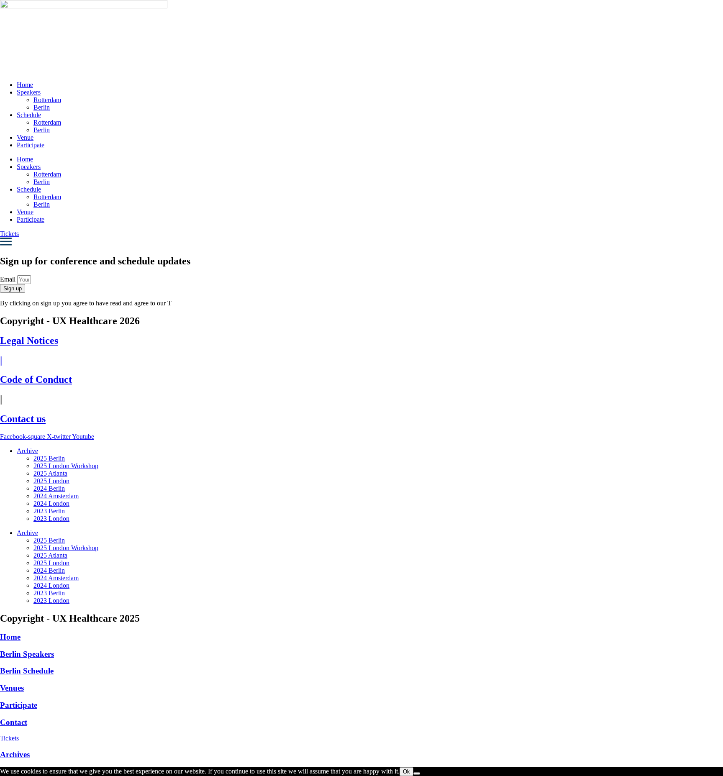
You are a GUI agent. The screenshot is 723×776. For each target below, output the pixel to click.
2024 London (51, 503)
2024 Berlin (49, 488)
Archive (27, 450)
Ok (406, 771)
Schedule (29, 114)
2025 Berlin (49, 458)
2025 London (51, 480)
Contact (13, 722)
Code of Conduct (36, 379)
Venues (12, 688)
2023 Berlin (49, 511)
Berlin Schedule (27, 670)
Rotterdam (47, 99)
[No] (416, 773)
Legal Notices (29, 340)
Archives (15, 754)
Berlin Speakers (27, 654)
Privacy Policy (257, 303)
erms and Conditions (198, 303)
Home (25, 84)
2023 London (51, 518)
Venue (25, 137)
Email (8, 279)
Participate (30, 145)
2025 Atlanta (50, 473)
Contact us (23, 418)
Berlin (41, 107)
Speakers (29, 92)
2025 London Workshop (65, 465)
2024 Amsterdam (56, 495)
